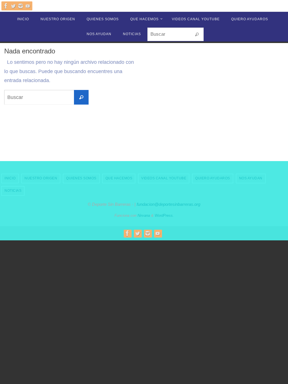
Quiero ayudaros (212, 178)
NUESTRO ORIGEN (40, 178)
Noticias (12, 191)
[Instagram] (20, 5)
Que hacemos (118, 178)
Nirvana (144, 215)
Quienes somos (81, 178)
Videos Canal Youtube (163, 178)
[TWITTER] (13, 5)
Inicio (9, 178)
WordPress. (164, 215)
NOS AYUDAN (250, 178)
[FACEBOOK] (5, 5)
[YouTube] (27, 5)
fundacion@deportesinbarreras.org (168, 204)
